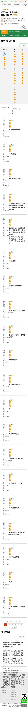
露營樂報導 (13, 696)
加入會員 (4, 4)
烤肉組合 (4, 690)
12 (16, 621)
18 (15, 624)
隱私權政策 (10, 703)
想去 (25, 28)
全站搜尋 (20, 1)
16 (9, 624)
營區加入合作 (11, 705)
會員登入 (10, 4)
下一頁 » (14, 627)
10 (10, 621)
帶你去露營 (13, 692)
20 (21, 624)
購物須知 (5, 703)
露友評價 (11, 35)
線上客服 (11, 706)
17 (12, 624)
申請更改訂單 (17, 4)
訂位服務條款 (18, 705)
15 (5, 624)
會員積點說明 (5, 705)
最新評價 (15, 109)
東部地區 (13, 684)
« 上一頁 (6, 621)
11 (13, 621)
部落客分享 (13, 694)
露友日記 (24, 35)
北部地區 (13, 677)
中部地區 (13, 680)
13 (19, 621)
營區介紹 (11, 31)
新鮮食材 (4, 692)
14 (22, 621)
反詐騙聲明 (15, 703)
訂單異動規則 (18, 31)
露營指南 (13, 690)
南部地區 (13, 682)
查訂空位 (4, 31)
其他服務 (4, 35)
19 (18, 624)
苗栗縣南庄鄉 (5, 9)
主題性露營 (13, 699)
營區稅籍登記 (16, 706)
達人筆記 (17, 35)
